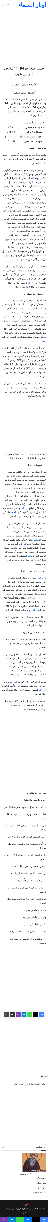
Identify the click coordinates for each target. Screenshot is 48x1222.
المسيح (31, 610)
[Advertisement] (24, 36)
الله (32, 178)
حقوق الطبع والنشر (20, 1208)
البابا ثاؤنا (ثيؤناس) (39, 1192)
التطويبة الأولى (41, 1178)
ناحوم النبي (42, 1188)
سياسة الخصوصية (36, 1208)
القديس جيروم (25, 1174)
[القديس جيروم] (34, 1171)
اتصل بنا (24, 1212)
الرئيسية (7, 1208)
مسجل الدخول (30, 1084)
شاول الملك (41, 1183)
